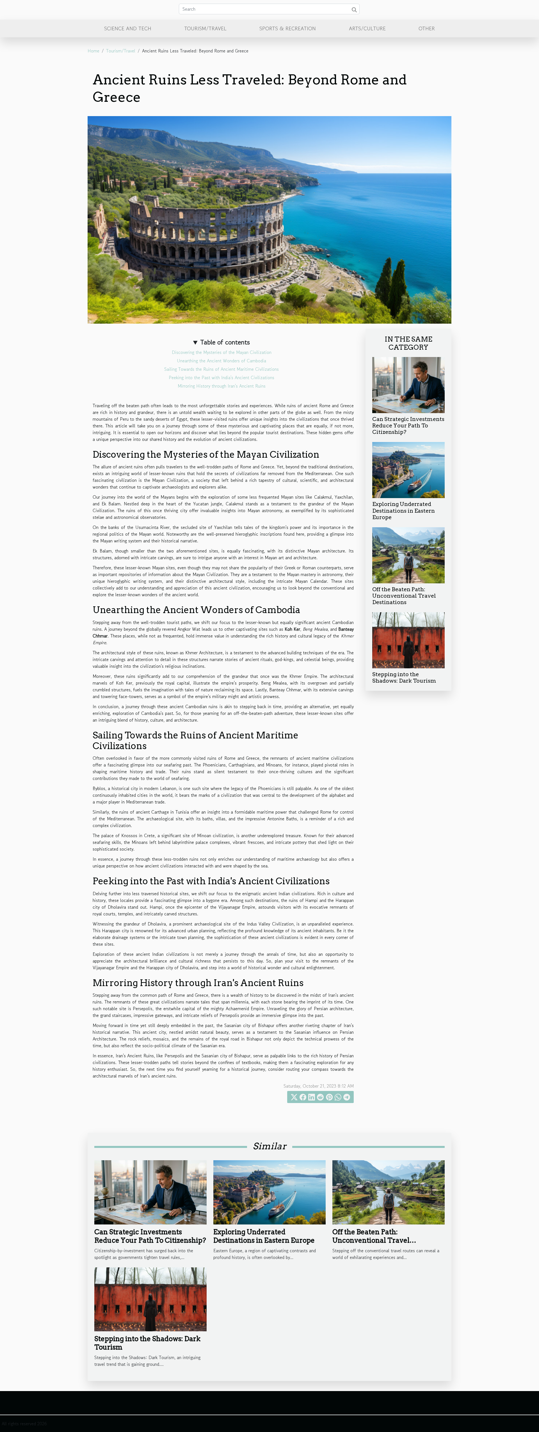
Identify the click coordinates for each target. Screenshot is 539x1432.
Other (427, 28)
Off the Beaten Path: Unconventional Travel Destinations (404, 596)
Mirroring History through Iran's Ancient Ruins (222, 386)
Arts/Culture (367, 28)
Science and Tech (127, 28)
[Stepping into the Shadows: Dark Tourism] (408, 639)
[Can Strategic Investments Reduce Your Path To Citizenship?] (408, 384)
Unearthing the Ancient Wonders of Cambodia (221, 360)
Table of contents (225, 342)
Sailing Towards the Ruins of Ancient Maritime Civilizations (221, 369)
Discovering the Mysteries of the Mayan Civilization (221, 352)
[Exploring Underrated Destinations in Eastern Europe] (408, 469)
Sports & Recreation (287, 28)
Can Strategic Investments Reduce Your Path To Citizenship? (408, 425)
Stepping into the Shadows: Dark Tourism (404, 677)
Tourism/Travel (205, 28)
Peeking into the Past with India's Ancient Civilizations (221, 377)
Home (93, 50)
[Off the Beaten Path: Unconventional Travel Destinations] (408, 554)
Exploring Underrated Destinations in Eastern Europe (403, 510)
